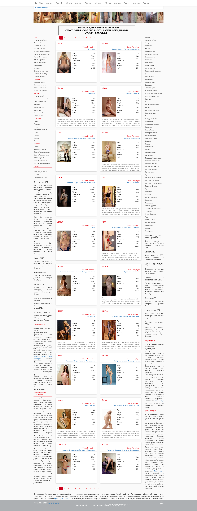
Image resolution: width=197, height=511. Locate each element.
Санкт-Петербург (41, 7)
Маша (105, 87)
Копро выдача (39, 158)
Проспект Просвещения (132, 49)
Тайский (37, 104)
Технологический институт (77, 450)
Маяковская (91, 138)
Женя (60, 87)
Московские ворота (152, 124)
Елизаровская (150, 82)
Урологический (39, 107)
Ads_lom (136, 3)
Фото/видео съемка (41, 172)
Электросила (135, 227)
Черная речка (150, 220)
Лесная (124, 361)
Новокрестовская (151, 132)
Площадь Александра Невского (70, 272)
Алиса (105, 43)
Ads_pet (127, 3)
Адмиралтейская (151, 40)
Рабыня (36, 135)
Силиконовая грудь (40, 177)
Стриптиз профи (39, 82)
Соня (104, 399)
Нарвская (136, 183)
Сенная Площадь (151, 197)
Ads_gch (59, 3)
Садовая (65, 450)
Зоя (103, 177)
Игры (36, 127)
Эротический (38, 113)
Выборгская (117, 361)
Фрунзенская (149, 217)
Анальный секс (39, 43)
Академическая (150, 43)
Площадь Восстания (133, 93)
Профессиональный (41, 99)
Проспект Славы (151, 186)
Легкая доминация (40, 130)
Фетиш (36, 138)
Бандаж (36, 121)
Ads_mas (98, 3)
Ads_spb (49, 3)
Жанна (105, 444)
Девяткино (148, 74)
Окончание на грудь (41, 71)
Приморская (91, 93)
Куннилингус (38, 65)
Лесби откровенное (40, 88)
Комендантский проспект (131, 405)
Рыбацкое (148, 191)
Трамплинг (37, 141)
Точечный (37, 110)
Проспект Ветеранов (152, 180)
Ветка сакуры (38, 116)
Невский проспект (151, 130)
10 (94, 38)
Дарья (60, 221)
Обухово (148, 141)
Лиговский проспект (152, 110)
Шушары (148, 228)
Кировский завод (117, 227)
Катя (59, 177)
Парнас (114, 49)
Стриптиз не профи (40, 85)
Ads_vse (108, 3)
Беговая (148, 48)
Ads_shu (69, 3)
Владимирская (72, 138)
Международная (151, 119)
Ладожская (149, 102)
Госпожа (37, 124)
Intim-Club (38, 2)
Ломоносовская (150, 113)
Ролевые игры (39, 169)
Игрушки (37, 68)
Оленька (61, 444)
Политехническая (151, 169)
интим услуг (159, 401)
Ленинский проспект (152, 105)
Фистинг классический (42, 163)
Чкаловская (149, 225)
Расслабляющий (40, 102)
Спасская (148, 200)
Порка (36, 132)
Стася (60, 310)
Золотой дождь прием (41, 155)
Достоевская (82, 138)
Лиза (59, 355)
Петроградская (150, 152)
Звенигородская (150, 88)
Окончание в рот (39, 76)
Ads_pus (117, 3)
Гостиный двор (150, 68)
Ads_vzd (78, 3)
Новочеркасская (150, 135)
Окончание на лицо (40, 74)
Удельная (69, 183)
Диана (105, 355)
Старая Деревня (150, 205)
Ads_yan (88, 3)
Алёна (105, 132)
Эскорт (36, 174)
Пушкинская (91, 450)
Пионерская (91, 316)
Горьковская (149, 65)
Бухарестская (150, 51)
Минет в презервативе (41, 54)
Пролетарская (150, 175)
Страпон (37, 146)
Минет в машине (39, 62)
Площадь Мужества (152, 166)
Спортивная (149, 203)
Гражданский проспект (153, 71)
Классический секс (40, 40)
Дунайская (149, 79)
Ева (59, 132)
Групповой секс (39, 46)
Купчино (92, 227)
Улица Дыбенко (90, 405)
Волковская (149, 60)
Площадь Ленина (134, 361)
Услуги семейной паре (41, 51)
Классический (39, 96)
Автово (147, 37)
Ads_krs (146, 3)
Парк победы (149, 147)
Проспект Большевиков (132, 138)
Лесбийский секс (40, 48)
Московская (91, 49)
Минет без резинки (40, 57)
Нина (59, 43)
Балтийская (128, 183)
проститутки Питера (61, 498)
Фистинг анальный (40, 160)
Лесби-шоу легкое (40, 90)
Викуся (105, 310)
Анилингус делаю (40, 149)
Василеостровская (151, 54)
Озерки (120, 49)
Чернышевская (135, 450)
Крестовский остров (152, 96)
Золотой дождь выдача (42, 152)
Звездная (148, 85)
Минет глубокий (39, 59)
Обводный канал (151, 138)
